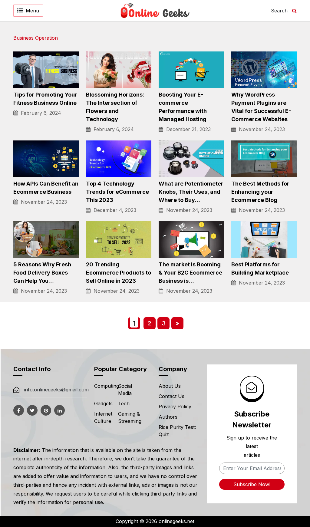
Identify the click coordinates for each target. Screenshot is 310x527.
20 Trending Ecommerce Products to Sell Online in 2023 (118, 272)
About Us (170, 386)
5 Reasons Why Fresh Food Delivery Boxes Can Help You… (42, 272)
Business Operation (35, 38)
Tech (124, 403)
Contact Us (171, 396)
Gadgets (103, 403)
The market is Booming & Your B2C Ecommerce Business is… (190, 272)
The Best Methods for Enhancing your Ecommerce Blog (260, 191)
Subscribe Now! (251, 484)
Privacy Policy (175, 406)
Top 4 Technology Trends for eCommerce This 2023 (117, 191)
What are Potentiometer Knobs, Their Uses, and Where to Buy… (191, 191)
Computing (106, 386)
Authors (168, 417)
